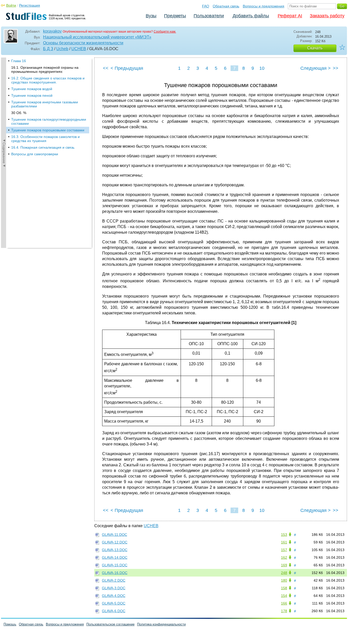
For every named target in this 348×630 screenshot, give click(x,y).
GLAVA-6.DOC (113, 611)
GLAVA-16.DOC (114, 573)
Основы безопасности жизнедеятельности (83, 43)
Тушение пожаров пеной (31, 95)
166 (284, 603)
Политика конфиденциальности (161, 624)
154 (284, 596)
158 (284, 588)
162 (284, 557)
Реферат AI (290, 15)
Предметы (175, 15)
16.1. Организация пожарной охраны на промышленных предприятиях (44, 69)
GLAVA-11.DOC (114, 535)
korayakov (52, 31)
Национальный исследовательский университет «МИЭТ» (97, 37)
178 (284, 611)
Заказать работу (327, 15)
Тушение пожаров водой (31, 89)
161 (284, 542)
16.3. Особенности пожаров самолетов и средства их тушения (45, 139)
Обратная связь (226, 6)
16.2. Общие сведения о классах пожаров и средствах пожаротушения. (48, 80)
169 (284, 565)
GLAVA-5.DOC (113, 603)
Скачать (315, 48)
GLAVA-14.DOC (114, 557)
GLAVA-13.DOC (114, 550)
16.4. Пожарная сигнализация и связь (42, 147)
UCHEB (78, 49)
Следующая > (315, 68)
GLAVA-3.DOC (113, 588)
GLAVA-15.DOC (114, 565)
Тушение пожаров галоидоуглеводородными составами (48, 121)
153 (284, 535)
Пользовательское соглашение (110, 624)
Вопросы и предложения (263, 6)
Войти (11, 5)
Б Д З (48, 49)
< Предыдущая (127, 68)
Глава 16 (18, 61)
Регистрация (29, 5)
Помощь (10, 624)
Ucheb (62, 49)
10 (261, 68)
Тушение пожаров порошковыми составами (47, 130)
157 (284, 550)
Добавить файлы (251, 15)
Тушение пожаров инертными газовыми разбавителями (44, 104)
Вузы (151, 15)
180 (284, 580)
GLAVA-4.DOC (113, 596)
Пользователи (209, 15)
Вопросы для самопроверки (34, 154)
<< (106, 68)
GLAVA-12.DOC (114, 542)
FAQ (205, 6)
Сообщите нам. (165, 31)
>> (335, 68)
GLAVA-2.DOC (113, 580)
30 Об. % (18, 113)
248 (284, 573)
